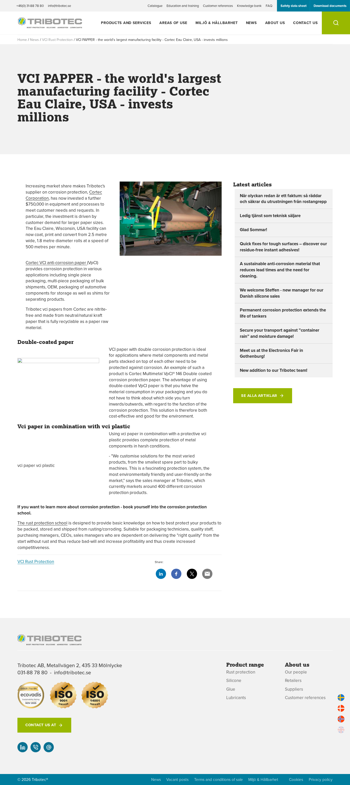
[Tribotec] (50, 25)
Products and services (126, 22)
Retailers (293, 680)
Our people (296, 672)
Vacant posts (177, 779)
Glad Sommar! (253, 230)
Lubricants (236, 698)
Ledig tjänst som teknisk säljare (270, 215)
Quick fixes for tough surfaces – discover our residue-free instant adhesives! (283, 247)
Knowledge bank (249, 5)
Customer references (218, 5)
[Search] (336, 23)
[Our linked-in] (22, 747)
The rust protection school (42, 523)
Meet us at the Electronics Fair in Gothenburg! (271, 353)
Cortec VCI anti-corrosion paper (56, 263)
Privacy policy (321, 779)
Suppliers (294, 689)
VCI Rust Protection (57, 39)
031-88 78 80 (32, 672)
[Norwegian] (341, 719)
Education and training (183, 5)
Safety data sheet (293, 5)
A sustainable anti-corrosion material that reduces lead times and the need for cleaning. (280, 270)
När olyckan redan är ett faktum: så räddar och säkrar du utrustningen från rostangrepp (283, 199)
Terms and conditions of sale (218, 779)
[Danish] (341, 708)
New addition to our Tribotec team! (273, 370)
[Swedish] (341, 697)
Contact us (305, 22)
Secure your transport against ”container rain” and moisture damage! (279, 333)
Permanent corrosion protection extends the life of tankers (283, 313)
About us (275, 22)
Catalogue (155, 5)
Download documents (330, 5)
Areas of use (173, 22)
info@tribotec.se (59, 5)
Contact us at (40, 725)
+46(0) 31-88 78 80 (30, 5)
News (251, 22)
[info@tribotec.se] (49, 747)
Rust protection (240, 672)
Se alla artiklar (259, 395)
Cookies (296, 779)
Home (22, 39)
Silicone (233, 680)
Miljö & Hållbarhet (216, 22)
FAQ (269, 5)
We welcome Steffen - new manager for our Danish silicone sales (281, 293)
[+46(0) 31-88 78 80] (35, 747)
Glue (230, 689)
